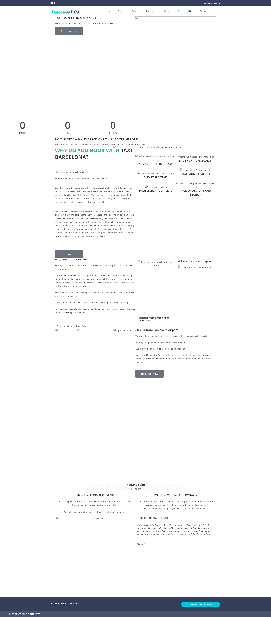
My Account (207, 3)
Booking (217, 3)
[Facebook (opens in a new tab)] (52, 3)
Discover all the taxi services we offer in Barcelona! (78, 245)
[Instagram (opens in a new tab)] (55, 3)
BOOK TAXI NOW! (201, 604)
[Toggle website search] (213, 11)
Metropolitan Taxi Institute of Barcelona (188, 528)
